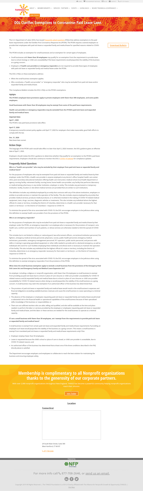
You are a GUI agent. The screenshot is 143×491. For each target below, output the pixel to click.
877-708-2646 (48, 451)
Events (74, 8)
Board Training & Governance (104, 8)
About (31, 8)
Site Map (71, 487)
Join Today (71, 393)
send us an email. (98, 473)
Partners (64, 8)
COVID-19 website (66, 159)
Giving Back (84, 8)
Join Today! (34, 15)
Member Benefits (43, 8)
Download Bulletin (118, 45)
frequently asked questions (55, 40)
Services (57, 8)
